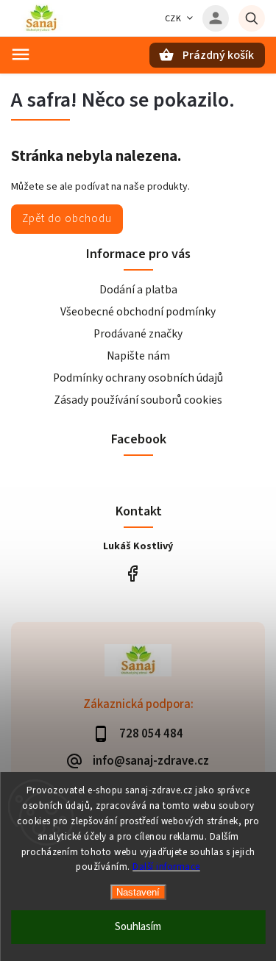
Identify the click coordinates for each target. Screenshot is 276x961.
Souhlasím (138, 927)
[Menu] (21, 54)
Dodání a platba (138, 290)
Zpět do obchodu (67, 218)
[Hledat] (251, 18)
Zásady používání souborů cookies (138, 400)
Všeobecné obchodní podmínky (138, 312)
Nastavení (138, 892)
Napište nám (138, 356)
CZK (173, 18)
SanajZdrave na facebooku (133, 573)
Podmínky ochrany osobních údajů (138, 378)
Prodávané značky (138, 334)
